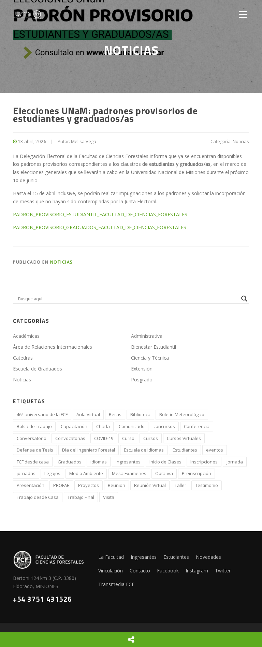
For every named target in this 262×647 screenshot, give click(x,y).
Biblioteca (140, 414)
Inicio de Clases (165, 462)
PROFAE (61, 485)
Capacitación (74, 426)
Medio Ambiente (86, 473)
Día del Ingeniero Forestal (88, 450)
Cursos (150, 438)
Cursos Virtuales (184, 438)
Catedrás (23, 357)
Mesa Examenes (129, 473)
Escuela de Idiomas (144, 450)
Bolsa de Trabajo (34, 426)
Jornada (235, 462)
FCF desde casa (33, 462)
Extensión (141, 368)
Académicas (26, 336)
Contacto (140, 570)
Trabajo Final (81, 497)
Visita (108, 497)
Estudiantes (185, 450)
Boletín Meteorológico (181, 414)
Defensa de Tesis (35, 450)
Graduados (70, 462)
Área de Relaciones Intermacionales (52, 347)
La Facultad (111, 557)
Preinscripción (196, 473)
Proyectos (88, 485)
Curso (128, 438)
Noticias (241, 141)
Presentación (30, 485)
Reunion (116, 485)
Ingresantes (128, 462)
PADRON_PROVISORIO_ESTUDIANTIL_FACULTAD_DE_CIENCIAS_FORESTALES (100, 214)
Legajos (52, 473)
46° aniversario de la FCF (42, 414)
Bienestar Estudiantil (153, 347)
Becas (115, 414)
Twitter (223, 570)
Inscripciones (204, 462)
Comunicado (132, 426)
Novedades (208, 557)
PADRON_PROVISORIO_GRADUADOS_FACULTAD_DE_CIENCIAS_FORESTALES (99, 227)
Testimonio (206, 485)
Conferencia (196, 426)
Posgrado (141, 379)
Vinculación (110, 570)
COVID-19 (103, 438)
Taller (180, 485)
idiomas (98, 462)
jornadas (26, 473)
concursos (164, 426)
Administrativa (146, 336)
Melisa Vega (83, 141)
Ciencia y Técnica (150, 357)
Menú (243, 14)
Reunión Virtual (150, 485)
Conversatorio (31, 438)
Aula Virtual (88, 414)
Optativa (164, 473)
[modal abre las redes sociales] (131, 639)
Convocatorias (70, 438)
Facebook (168, 570)
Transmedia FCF (116, 584)
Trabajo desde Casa (38, 497)
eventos (214, 450)
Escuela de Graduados (37, 368)
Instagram (197, 570)
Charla (103, 426)
